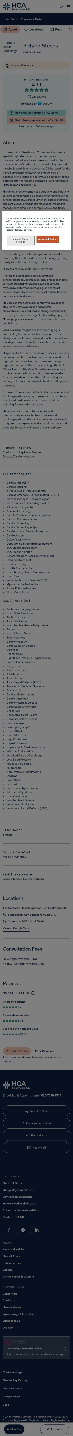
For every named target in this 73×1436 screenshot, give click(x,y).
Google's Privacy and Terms (19, 230)
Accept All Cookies (48, 239)
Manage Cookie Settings (21, 240)
